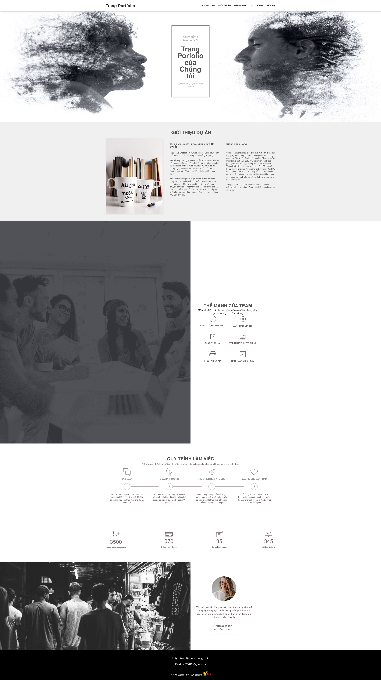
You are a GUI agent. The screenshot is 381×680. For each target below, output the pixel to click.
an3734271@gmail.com (194, 664)
